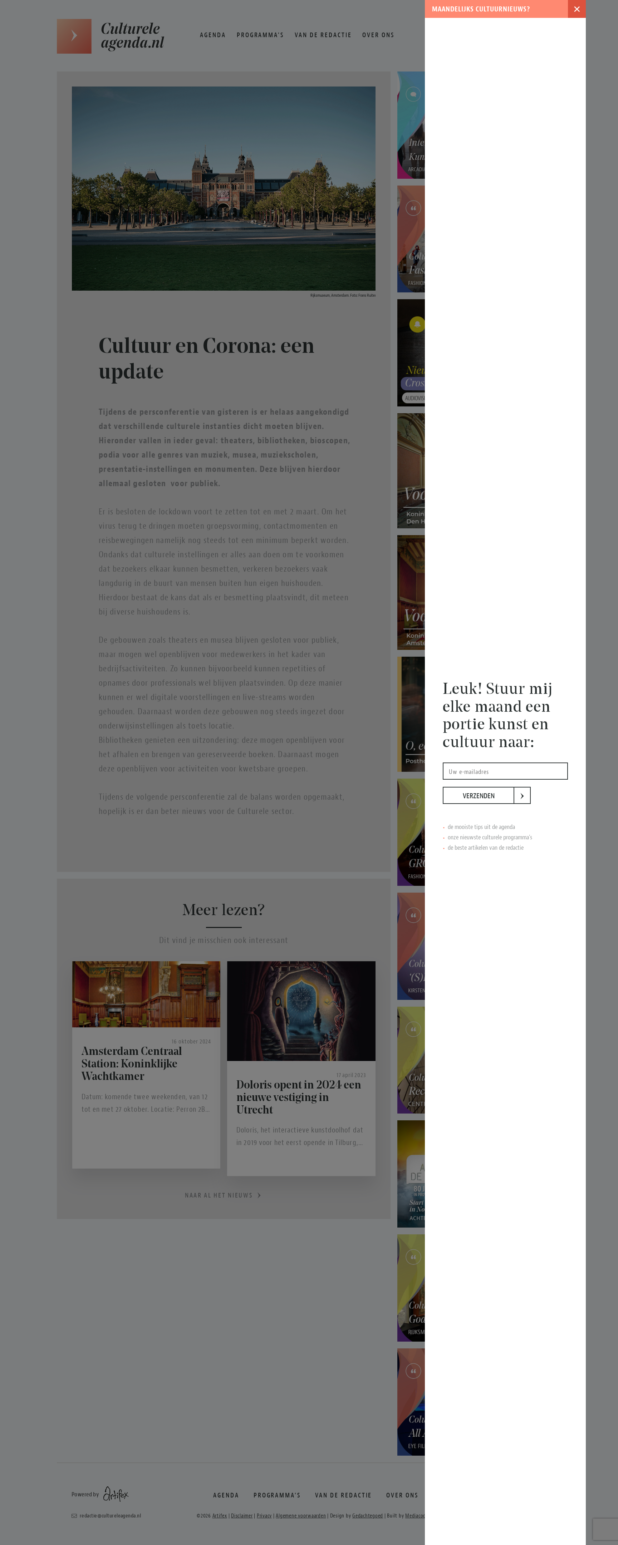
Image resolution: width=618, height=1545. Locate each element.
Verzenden (488, 796)
